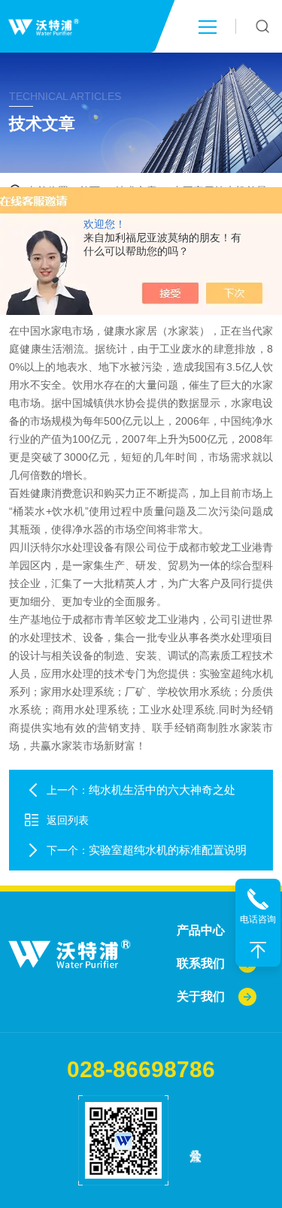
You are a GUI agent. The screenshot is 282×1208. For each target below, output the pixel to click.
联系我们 (201, 963)
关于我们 (201, 996)
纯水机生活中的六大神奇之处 (162, 789)
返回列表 (68, 820)
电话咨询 (258, 919)
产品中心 (201, 930)
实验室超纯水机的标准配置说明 (168, 849)
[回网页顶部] (258, 950)
